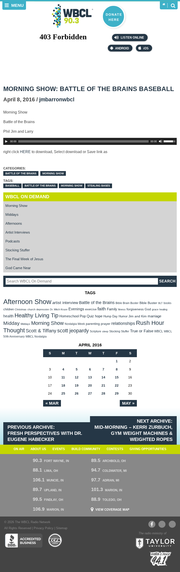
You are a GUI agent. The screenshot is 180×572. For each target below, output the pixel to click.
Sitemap (61, 528)
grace (155, 309)
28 (103, 393)
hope (98, 316)
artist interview (65, 303)
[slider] (170, 141)
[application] (90, 141)
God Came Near (18, 268)
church (31, 309)
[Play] (6, 141)
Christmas (20, 309)
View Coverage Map (112, 509)
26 (77, 393)
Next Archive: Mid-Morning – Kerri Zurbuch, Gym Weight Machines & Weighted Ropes (133, 430)
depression (42, 309)
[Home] (163, 4)
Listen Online (132, 37)
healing (163, 309)
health (8, 316)
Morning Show (53, 173)
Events (58, 449)
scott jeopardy (73, 331)
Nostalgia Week (75, 324)
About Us (38, 449)
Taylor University (154, 543)
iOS (146, 48)
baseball (12, 185)
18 (63, 385)
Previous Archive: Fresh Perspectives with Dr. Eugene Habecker (45, 433)
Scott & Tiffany (41, 330)
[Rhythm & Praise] (160, 559)
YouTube (161, 524)
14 (103, 377)
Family (112, 309)
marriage (154, 316)
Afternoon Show (27, 301)
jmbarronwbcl (56, 100)
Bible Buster (148, 303)
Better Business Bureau (23, 540)
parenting (93, 324)
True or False (141, 331)
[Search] (173, 5)
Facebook (151, 524)
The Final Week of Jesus (24, 259)
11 (63, 377)
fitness (122, 309)
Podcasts (12, 241)
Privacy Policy (43, 528)
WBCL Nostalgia (36, 336)
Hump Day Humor (115, 316)
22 (117, 385)
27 (90, 393)
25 (63, 393)
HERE (25, 152)
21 (103, 385)
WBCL (158, 331)
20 (90, 385)
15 (117, 377)
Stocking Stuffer (17, 250)
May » (128, 403)
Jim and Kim (137, 316)
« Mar (52, 403)
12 (77, 377)
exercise (91, 309)
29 (117, 393)
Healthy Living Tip (36, 315)
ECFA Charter (55, 540)
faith (102, 308)
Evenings (76, 309)
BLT (160, 303)
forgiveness (135, 309)
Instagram (172, 524)
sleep (105, 331)
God (148, 309)
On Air (19, 449)
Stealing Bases (98, 185)
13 (90, 377)
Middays (12, 214)
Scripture (95, 331)
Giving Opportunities (148, 449)
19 (77, 385)
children (8, 309)
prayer (105, 324)
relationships (123, 323)
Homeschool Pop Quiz (76, 316)
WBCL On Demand (27, 196)
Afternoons (13, 223)
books (167, 302)
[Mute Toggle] (160, 141)
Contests (115, 449)
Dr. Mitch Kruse (59, 309)
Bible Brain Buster (127, 303)
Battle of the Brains (20, 173)
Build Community (85, 449)
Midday (11, 323)
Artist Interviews (17, 232)
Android (122, 48)
